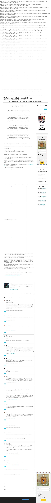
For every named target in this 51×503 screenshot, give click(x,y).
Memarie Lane (8, 300)
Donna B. (7, 387)
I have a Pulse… (13, 418)
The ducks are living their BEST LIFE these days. (42, 179)
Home (9, 101)
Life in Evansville (11, 105)
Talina (10, 283)
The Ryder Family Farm (15, 101)
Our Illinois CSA (25, 101)
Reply (4, 321)
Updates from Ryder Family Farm (17, 97)
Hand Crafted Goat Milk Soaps (37, 101)
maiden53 (7, 376)
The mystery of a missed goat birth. (42, 181)
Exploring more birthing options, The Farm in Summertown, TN (26, 294)
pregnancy (26, 105)
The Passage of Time (14, 382)
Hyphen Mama (8, 443)
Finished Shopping (13, 330)
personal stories (16, 105)
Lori (6, 345)
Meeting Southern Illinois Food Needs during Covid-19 (42, 175)
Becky (7, 412)
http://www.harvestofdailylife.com (14, 289)
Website (5, 489)
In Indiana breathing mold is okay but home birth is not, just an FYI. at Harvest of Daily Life (17, 469)
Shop (20, 101)
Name (5, 483)
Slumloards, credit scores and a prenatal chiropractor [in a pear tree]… (13, 274)
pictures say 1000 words (21, 105)
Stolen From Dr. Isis (14, 399)
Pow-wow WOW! (13, 353)
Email (5, 486)
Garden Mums (30, 101)
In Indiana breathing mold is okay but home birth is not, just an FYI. (12, 275)
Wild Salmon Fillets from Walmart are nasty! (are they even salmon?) (42, 189)
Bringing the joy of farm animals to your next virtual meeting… (42, 172)
